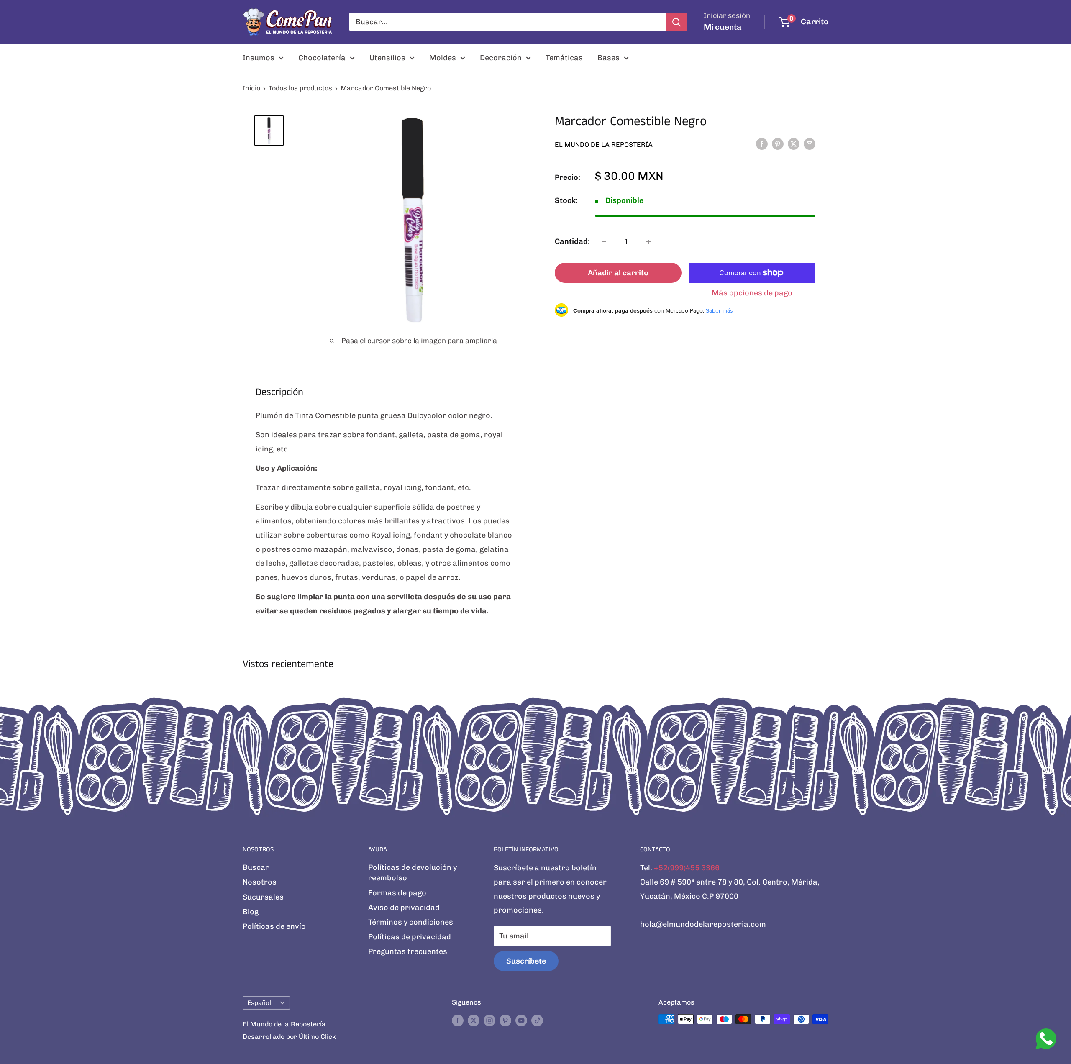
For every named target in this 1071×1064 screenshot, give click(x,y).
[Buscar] (676, 22)
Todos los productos (300, 88)
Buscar (256, 867)
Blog (251, 911)
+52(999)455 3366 (687, 867)
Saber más (719, 310)
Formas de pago (397, 892)
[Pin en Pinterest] (778, 144)
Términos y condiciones (410, 922)
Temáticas (564, 57)
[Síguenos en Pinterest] (505, 1020)
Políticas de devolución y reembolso (412, 872)
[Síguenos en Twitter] (473, 1020)
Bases (608, 57)
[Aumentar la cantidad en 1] (648, 242)
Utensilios (387, 57)
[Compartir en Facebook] (762, 144)
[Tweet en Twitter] (793, 144)
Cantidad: (572, 241)
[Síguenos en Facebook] (458, 1020)
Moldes (442, 57)
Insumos (258, 57)
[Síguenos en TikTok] (537, 1020)
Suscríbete (526, 961)
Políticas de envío (274, 926)
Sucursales (263, 897)
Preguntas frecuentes (407, 951)
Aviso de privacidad (404, 907)
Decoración (501, 57)
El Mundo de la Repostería (604, 144)
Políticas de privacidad (409, 936)
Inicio (251, 88)
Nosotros (260, 882)
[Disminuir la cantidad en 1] (604, 242)
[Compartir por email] (809, 144)
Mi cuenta (723, 27)
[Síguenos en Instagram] (489, 1020)
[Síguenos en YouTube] (521, 1020)
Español (259, 1003)
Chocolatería (322, 57)
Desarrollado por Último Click (289, 1037)
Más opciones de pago (752, 292)
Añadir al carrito (618, 272)
